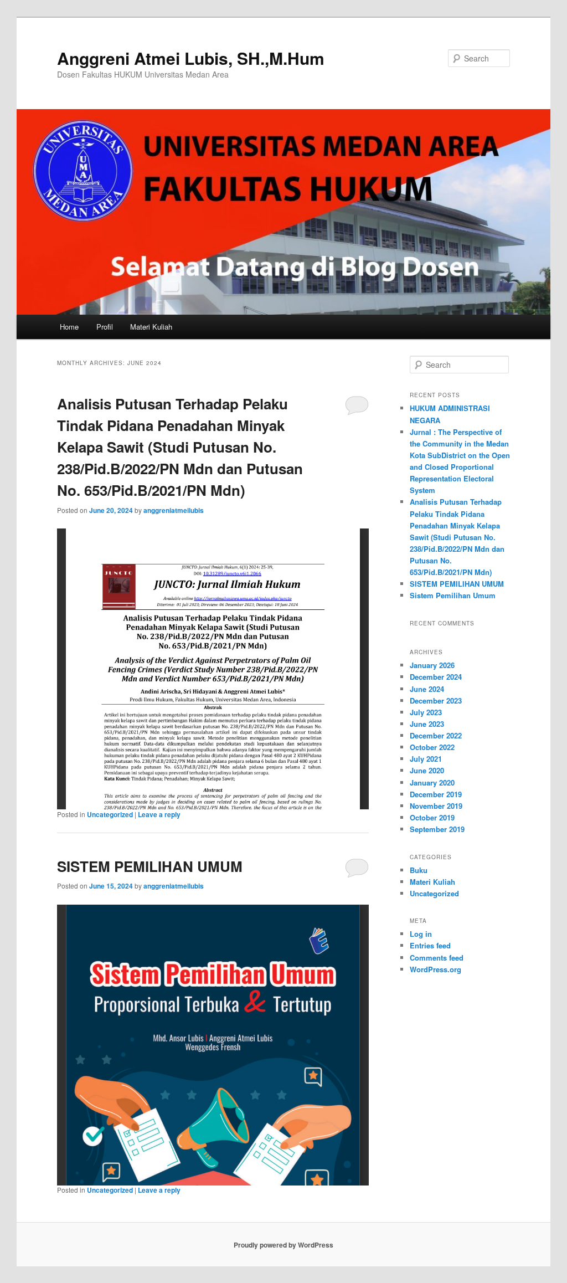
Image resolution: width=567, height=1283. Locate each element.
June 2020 (427, 770)
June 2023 (427, 724)
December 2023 (436, 700)
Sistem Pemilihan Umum (453, 595)
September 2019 (437, 829)
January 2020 (432, 782)
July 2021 (426, 758)
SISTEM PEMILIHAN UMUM (150, 866)
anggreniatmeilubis (173, 510)
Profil (104, 326)
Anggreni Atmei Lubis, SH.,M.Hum (190, 58)
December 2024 (436, 676)
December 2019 (436, 794)
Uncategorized (110, 814)
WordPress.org (435, 969)
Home (69, 326)
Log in (421, 933)
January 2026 (432, 665)
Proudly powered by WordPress (283, 1245)
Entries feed (430, 945)
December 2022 (436, 735)
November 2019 (436, 805)
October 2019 (432, 817)
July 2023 (426, 712)
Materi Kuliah (151, 326)
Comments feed (436, 957)
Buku (418, 870)
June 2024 (427, 689)
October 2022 (432, 747)
